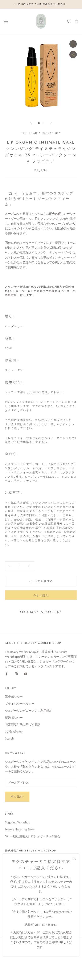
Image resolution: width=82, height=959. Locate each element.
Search (9, 738)
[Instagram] (16, 673)
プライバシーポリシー (19, 704)
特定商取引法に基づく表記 (22, 724)
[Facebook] (6, 673)
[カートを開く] (76, 21)
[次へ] (51, 123)
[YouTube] (25, 673)
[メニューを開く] (6, 21)
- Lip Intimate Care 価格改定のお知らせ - (41, 4)
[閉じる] (74, 858)
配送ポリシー (14, 717)
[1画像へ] (39, 123)
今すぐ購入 (41, 595)
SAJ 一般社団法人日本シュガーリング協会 (32, 836)
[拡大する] (73, 43)
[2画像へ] (43, 123)
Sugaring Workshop (17, 822)
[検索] (69, 21)
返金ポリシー (14, 697)
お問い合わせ (14, 731)
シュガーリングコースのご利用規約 (28, 710)
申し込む (17, 797)
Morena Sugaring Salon (19, 829)
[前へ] (31, 123)
